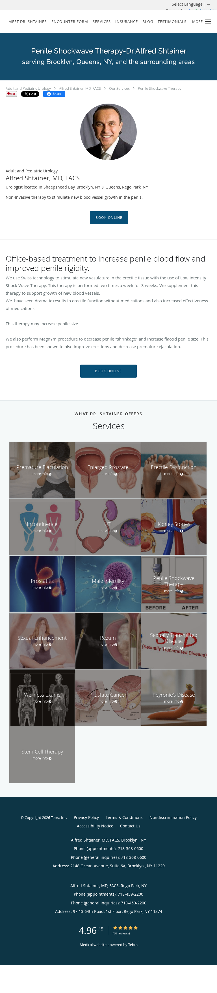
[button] (208, 21)
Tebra (133, 944)
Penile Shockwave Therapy (159, 88)
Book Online (109, 217)
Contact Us (130, 826)
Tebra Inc (58, 817)
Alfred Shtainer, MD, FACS (80, 88)
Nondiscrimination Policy (173, 817)
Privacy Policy (86, 817)
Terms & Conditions (124, 817)
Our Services (119, 88)
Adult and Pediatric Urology (28, 88)
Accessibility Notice (95, 826)
